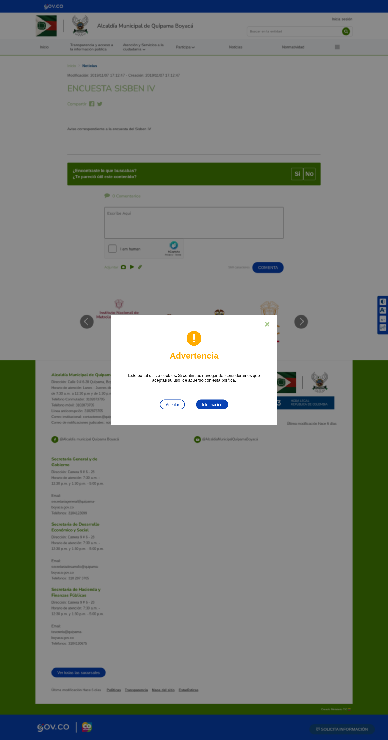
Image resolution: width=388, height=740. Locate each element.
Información (212, 404)
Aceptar (172, 404)
